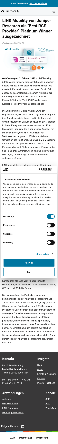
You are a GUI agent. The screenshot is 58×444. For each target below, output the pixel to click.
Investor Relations (46, 383)
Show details (42, 254)
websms (6, 399)
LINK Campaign (10, 408)
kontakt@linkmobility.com (15, 369)
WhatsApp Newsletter (13, 412)
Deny (29, 272)
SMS (47, 399)
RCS (47, 403)
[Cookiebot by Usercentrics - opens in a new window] (42, 170)
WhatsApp (50, 408)
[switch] (51, 225)
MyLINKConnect (10, 403)
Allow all (29, 263)
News (40, 369)
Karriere (41, 378)
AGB (12, 437)
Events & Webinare (46, 374)
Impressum (42, 437)
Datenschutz (25, 437)
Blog (39, 365)
